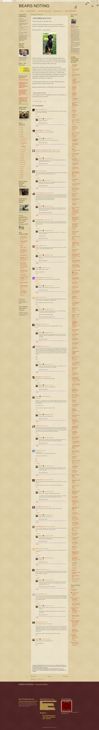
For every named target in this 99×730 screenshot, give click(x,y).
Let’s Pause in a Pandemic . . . (74, 233)
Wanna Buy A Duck (75, 415)
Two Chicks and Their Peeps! (75, 558)
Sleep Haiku (74, 433)
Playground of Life (75, 428)
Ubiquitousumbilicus (24, 285)
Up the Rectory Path (76, 290)
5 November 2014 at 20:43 (48, 605)
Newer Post (34, 676)
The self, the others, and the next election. (76, 396)
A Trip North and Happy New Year (76, 257)
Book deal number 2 (75, 631)
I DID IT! (73, 476)
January (22, 164)
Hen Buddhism (75, 466)
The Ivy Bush (74, 562)
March (22, 160)
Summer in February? (75, 278)
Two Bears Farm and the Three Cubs (76, 254)
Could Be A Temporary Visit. (76, 411)
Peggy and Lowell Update (75, 116)
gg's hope (73, 400)
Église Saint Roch (75, 343)
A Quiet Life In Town (23, 279)
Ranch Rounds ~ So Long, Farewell (75, 135)
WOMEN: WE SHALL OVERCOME (75, 103)
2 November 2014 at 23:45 (48, 491)
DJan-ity (73, 149)
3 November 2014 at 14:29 (46, 506)
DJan (36, 170)
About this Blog (31, 11)
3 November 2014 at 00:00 (48, 437)
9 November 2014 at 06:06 (48, 580)
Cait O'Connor (75, 512)
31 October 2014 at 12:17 (48, 180)
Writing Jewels (75, 373)
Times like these (74, 195)
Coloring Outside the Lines (41, 526)
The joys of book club (75, 168)
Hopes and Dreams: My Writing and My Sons (75, 173)
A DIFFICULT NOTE (24, 271)
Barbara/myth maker (40, 277)
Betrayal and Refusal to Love (76, 452)
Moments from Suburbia (75, 297)
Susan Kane (38, 324)
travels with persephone (74, 87)
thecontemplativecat (76, 74)
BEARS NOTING (34, 6)
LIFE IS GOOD (23, 262)
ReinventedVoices (75, 533)
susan (37, 297)
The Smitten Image (75, 329)
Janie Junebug (38, 346)
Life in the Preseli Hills (75, 486)
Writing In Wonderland (74, 93)
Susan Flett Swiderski (40, 479)
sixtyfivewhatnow (75, 394)
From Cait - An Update (76, 513)
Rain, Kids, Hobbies (75, 553)
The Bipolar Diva (75, 249)
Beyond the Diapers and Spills (75, 352)
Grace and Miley (74, 538)
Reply (37, 114)
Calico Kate (74, 568)
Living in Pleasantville (74, 409)
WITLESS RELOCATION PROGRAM (75, 322)
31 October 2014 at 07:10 (49, 193)
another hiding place (24, 241)
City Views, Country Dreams (76, 315)
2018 (21, 129)
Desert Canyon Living (76, 183)
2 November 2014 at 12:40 (41, 450)
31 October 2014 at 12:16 (48, 158)
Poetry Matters (75, 98)
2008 (21, 176)
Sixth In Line (74, 470)
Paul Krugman (75, 338)
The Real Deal (74, 111)
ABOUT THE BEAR (70, 11)
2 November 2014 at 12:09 (43, 425)
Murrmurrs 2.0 (74, 204)
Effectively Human (75, 451)
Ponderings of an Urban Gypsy (75, 224)
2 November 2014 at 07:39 (48, 385)
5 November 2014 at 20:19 (42, 593)
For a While (74, 457)
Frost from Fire (74, 330)
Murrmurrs (74, 203)
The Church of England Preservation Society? (76, 292)
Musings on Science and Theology (75, 218)
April (22, 158)
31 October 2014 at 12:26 (48, 255)
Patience (73, 238)
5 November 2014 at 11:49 (44, 569)
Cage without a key (23, 249)
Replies (38, 116)
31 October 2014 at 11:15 (48, 219)
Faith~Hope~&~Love (24, 257)
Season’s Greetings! (75, 437)
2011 (21, 170)
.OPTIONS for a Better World (75, 140)
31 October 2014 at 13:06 (42, 297)
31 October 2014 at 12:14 (48, 138)
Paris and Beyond (75, 342)
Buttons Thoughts (39, 130)
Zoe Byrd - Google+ (75, 579)
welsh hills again (75, 167)
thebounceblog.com (75, 198)
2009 (21, 174)
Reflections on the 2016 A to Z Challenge (76, 611)
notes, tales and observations (75, 368)
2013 (21, 166)
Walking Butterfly (23, 291)
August (22, 151)
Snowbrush (74, 114)
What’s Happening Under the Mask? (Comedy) (75, 227)
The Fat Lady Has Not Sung (75, 246)
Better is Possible (75, 334)
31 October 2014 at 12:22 (45, 267)
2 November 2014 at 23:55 (48, 364)
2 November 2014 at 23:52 (48, 332)
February (23, 162)
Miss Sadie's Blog (23, 270)
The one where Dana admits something (75, 524)
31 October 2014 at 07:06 (42, 170)
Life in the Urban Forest (44, 11)
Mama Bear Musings (76, 260)
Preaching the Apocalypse (74, 564)
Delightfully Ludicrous (74, 635)
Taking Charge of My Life (76, 461)
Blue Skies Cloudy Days (75, 576)
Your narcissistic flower (76, 442)
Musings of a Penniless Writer (75, 630)
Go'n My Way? (74, 416)
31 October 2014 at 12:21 (48, 206)
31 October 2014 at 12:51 (48, 277)
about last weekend (75, 383)
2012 (21, 168)
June (22, 155)
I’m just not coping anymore (75, 155)
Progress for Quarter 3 (75, 462)
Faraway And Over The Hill (76, 385)
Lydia (37, 593)
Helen (37, 245)
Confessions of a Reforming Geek (75, 426)
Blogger (21, 245)
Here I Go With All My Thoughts (75, 598)
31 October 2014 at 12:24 (48, 230)
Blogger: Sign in (23, 247)
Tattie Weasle (74, 347)
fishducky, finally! (75, 264)
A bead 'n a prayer (75, 231)
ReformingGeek (39, 376)
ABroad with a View (76, 603)
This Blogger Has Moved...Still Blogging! (24, 259)
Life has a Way (74, 534)
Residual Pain (74, 401)
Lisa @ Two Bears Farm (40, 193)
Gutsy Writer (74, 581)
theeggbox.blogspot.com (24, 283)
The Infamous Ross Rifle (75, 145)
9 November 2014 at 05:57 (48, 535)
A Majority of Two (75, 537)
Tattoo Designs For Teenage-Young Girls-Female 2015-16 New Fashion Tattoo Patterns (24, 265)
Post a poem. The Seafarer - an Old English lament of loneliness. (75, 624)
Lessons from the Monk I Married (75, 378)
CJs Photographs (23, 255)
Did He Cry (74, 250)
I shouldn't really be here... (75, 299)
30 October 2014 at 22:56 (42, 109)
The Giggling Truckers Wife (75, 432)
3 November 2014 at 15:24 (48, 514)
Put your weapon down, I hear (24, 287)
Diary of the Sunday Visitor (75, 208)
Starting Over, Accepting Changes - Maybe (43, 150)
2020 (21, 127)
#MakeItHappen (74, 493)
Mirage (73, 509)
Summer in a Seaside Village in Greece (75, 644)
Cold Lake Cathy (75, 163)
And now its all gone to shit (76, 122)
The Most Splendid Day (75, 528)
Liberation (73, 353)
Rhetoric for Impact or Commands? (75, 220)
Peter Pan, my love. (75, 404)
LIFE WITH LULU (76, 302)
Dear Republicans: (75, 164)
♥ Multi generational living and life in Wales (76, 446)
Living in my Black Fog (75, 120)
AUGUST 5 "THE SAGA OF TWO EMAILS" (75, 128)
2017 (21, 131)
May (22, 157)
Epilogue (73, 180)
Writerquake (74, 282)
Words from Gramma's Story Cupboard (76, 190)
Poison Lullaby (75, 496)
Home (22, 11)
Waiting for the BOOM (76, 604)
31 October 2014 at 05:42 (56, 150)
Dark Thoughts (75, 64)
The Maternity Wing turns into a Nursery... (75, 519)
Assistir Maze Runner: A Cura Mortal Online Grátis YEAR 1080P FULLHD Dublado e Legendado (76, 212)
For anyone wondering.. (76, 159)
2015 (21, 134)
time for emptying (75, 543)
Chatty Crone (74, 126)
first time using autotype (76, 150)
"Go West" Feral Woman (75, 194)
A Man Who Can (75, 497)
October (22, 141)
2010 (21, 172)
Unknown (37, 548)
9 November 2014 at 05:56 (48, 465)
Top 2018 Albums (75, 600)
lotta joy (37, 425)
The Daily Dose (75, 522)
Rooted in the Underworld (74, 89)
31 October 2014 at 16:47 (44, 324)
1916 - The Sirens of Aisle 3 (75, 71)
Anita (37, 622)
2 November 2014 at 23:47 (48, 285)
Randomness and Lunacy (75, 308)
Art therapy (74, 487)
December (23, 138)
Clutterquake (74, 542)
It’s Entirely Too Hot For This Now (76, 311)
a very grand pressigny (74, 79)
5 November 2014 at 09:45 (43, 548)
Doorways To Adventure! (74, 175)
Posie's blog (74, 517)
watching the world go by (76, 271)
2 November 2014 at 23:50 (48, 309)
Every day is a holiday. (23, 237)
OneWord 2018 (74, 335)
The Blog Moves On (75, 339)
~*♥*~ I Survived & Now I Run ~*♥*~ (75, 363)
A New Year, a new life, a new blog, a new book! (76, 380)
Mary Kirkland (38, 506)
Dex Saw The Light (75, 287)
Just (72, 369)
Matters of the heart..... (75, 348)
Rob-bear (40, 118)
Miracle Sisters (75, 642)
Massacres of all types (75, 75)
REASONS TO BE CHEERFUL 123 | (75, 552)
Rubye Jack (74, 570)
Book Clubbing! (74, 358)
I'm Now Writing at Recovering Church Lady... (23, 293)
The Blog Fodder (75, 143)
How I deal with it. (75, 530)
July (22, 153)
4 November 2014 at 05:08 (50, 526)
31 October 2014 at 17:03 (45, 346)
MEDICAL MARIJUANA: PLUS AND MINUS (75, 325)
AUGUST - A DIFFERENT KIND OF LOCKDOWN (76, 82)
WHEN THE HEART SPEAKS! (75, 390)
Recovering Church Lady (75, 357)
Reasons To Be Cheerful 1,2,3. (74, 420)
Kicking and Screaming (76, 559)
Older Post (65, 676)
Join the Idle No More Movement (76, 573)
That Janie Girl (75, 286)
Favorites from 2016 (75, 374)
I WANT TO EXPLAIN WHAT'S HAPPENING (76, 266)
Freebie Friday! (74, 65)
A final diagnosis (75, 471)
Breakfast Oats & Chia (75, 364)
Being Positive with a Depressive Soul (76, 492)
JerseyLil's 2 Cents (75, 437)
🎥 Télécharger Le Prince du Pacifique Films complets (75, 273)
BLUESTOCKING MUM (75, 475)
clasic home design (75, 467)
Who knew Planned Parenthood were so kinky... (75, 637)
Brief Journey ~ (74, 391)
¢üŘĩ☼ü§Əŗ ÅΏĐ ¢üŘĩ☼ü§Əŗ (75, 508)
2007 (21, 177)
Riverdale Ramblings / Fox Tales (24, 277)
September (23, 149)
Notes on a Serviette (75, 69)
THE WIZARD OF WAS (75, 106)
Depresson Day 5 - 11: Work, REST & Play (24, 251)
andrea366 (74, 546)
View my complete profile (75, 53)
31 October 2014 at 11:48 (42, 245)
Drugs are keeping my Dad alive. (75, 422)
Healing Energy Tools (75, 261)
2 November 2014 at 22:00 (48, 479)
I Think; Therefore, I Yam (76, 237)
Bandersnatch (74, 94)
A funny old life (75, 179)
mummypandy (23, 274)
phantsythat (74, 158)
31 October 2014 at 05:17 (46, 130)
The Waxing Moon (75, 441)
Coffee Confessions (75, 153)
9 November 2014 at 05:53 (48, 558)
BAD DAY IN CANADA (23, 147)
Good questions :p (23, 242)
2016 (21, 132)
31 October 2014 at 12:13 (48, 118)
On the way (74, 110)
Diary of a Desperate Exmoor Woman (76, 621)
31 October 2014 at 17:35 (46, 376)
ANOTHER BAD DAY (24, 144)
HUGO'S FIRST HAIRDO (75, 304)
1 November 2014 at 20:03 (45, 396)
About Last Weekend (39, 219)
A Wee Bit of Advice (75, 99)
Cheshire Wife (75, 589)
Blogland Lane (58, 11)
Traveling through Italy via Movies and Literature (75, 503)
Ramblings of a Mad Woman (75, 481)
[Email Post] (45, 101)
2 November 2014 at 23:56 (48, 414)
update (73, 482)
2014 (21, 136)
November (23, 139)
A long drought (74, 405)
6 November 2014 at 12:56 (42, 622)
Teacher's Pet (74, 456)
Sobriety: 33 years (75, 283)
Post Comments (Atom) (40, 679)
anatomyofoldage (23, 236)
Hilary (37, 109)
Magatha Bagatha (75, 277)
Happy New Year (75, 184)
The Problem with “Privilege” (75, 548)
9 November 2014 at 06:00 (45, 639)
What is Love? (74, 199)
